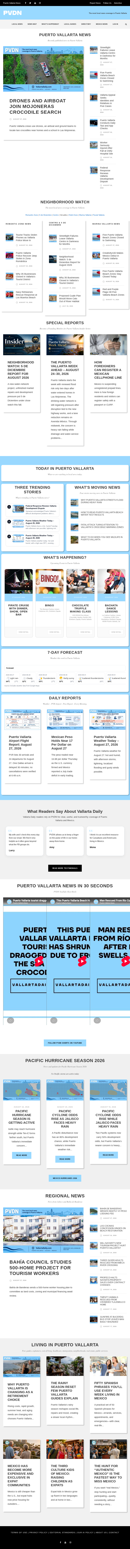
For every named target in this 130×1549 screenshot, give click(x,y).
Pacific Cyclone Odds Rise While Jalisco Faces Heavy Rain (108, 1118)
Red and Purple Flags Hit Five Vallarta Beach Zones (113, 292)
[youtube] (35, 3)
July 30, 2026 (67, 306)
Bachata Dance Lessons (111, 608)
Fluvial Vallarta (98, 215)
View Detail (24, 632)
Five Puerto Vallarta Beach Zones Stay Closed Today (113, 274)
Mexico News (102, 24)
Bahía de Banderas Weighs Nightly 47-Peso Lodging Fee (113, 1211)
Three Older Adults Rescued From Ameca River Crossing (112, 1262)
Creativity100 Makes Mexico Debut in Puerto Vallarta (113, 256)
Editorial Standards (63, 1533)
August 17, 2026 (110, 1309)
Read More (21, 1155)
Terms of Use (19, 1533)
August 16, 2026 (108, 1107)
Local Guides (70, 24)
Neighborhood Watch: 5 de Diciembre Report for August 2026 (69, 260)
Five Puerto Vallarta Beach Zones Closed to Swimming (107, 76)
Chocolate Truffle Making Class (80, 608)
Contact (114, 1533)
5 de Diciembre (45, 215)
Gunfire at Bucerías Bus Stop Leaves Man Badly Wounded (112, 1319)
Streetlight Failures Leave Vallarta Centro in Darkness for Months (107, 53)
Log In (115, 24)
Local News (17, 24)
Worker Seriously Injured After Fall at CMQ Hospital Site (106, 148)
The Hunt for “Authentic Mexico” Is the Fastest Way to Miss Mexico (108, 1473)
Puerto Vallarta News (65, 35)
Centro (56, 215)
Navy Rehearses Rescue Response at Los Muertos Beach (26, 295)
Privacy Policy (38, 1533)
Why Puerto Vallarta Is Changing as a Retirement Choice (20, 1392)
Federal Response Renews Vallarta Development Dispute (106, 174)
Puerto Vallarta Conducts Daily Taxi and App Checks (107, 124)
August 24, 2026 (21, 1107)
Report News (95, 3)
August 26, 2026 (69, 270)
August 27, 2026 (19, 119)
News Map (32, 24)
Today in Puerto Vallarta (65, 468)
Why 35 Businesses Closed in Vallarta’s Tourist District (26, 277)
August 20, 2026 (65, 1107)
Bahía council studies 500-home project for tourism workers (41, 1267)
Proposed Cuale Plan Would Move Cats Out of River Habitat (70, 298)
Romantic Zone (32, 215)
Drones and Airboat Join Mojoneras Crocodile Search (38, 106)
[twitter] (30, 3)
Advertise (118, 3)
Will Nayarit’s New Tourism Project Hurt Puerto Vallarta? (113, 1245)
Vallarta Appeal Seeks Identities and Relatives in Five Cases (107, 100)
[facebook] (25, 3)
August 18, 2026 (25, 302)
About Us (102, 1533)
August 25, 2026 (25, 245)
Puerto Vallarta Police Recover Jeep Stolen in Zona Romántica (26, 257)
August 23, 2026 (110, 1270)
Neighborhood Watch (65, 202)
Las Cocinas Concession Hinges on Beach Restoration (113, 1228)
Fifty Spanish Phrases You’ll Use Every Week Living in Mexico (108, 1390)
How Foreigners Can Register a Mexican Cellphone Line (108, 369)
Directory (86, 24)
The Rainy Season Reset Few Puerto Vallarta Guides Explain (64, 1390)
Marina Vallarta (85, 215)
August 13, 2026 (112, 299)
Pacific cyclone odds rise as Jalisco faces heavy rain (65, 1118)
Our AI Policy (85, 1533)
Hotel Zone (73, 215)
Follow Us (107, 3)
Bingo (49, 605)
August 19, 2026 (25, 284)
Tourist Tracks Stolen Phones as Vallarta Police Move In (26, 238)
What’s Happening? (50, 24)
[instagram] (40, 3)
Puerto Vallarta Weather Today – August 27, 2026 (106, 740)
